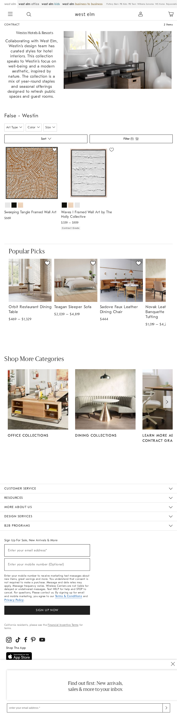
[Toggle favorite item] (47, 263)
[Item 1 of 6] (88, 173)
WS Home (160, 4)
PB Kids (123, 4)
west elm (10, 4)
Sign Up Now (47, 610)
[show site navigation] (10, 14)
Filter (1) (128, 139)
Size (48, 127)
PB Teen (132, 4)
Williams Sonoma (145, 4)
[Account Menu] (140, 14)
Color (31, 127)
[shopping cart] (171, 14)
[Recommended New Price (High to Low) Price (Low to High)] (45, 140)
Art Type (12, 127)
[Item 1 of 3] (31, 173)
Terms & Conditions (68, 596)
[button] (29, 14)
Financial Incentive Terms (63, 624)
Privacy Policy (14, 600)
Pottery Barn (112, 4)
